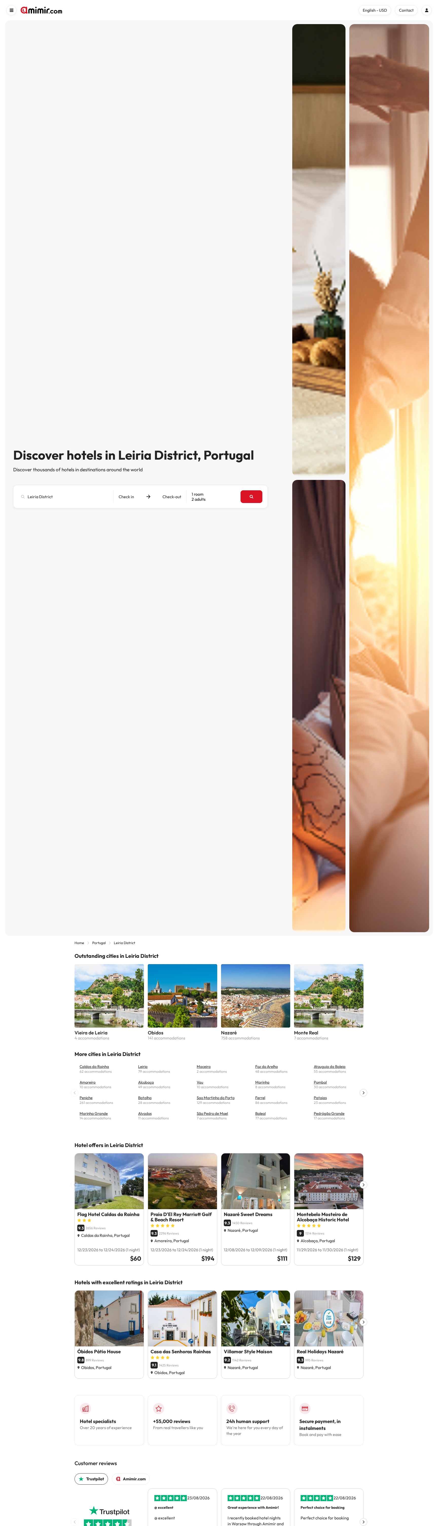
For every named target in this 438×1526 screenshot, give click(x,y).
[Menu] (11, 10)
